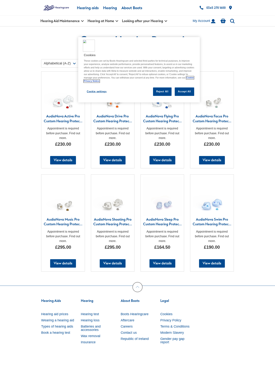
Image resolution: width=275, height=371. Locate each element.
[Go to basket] (223, 21)
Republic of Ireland (135, 338)
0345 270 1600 (216, 8)
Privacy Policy (170, 320)
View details (63, 160)
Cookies (166, 314)
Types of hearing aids (57, 326)
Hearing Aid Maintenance (60, 21)
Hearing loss (90, 320)
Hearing (110, 8)
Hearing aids (88, 8)
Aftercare (127, 320)
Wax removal (90, 336)
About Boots (131, 8)
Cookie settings (97, 91)
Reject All (162, 91)
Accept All (184, 91)
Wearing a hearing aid (57, 320)
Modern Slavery (172, 332)
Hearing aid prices (54, 314)
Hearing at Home (101, 21)
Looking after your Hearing (142, 21)
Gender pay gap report (172, 340)
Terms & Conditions (175, 326)
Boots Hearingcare (135, 314)
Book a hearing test (55, 332)
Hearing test (90, 314)
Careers (127, 326)
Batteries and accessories (91, 328)
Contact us (129, 332)
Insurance (88, 342)
